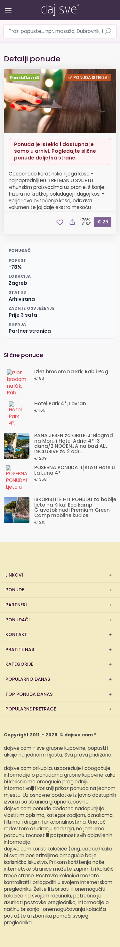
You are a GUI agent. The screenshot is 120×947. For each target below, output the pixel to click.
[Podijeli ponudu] (72, 222)
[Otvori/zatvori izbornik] (7, 6)
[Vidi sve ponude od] (25, 78)
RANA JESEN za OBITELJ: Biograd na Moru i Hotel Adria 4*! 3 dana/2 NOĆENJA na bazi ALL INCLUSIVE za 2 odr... (73, 444)
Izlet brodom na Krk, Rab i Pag (71, 372)
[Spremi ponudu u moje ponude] (60, 222)
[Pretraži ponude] (108, 32)
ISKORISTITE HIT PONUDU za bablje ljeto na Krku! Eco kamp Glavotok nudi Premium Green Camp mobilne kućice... (75, 508)
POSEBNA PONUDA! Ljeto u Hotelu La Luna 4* (74, 470)
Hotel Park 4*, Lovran (60, 404)
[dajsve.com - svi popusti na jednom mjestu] (60, 8)
